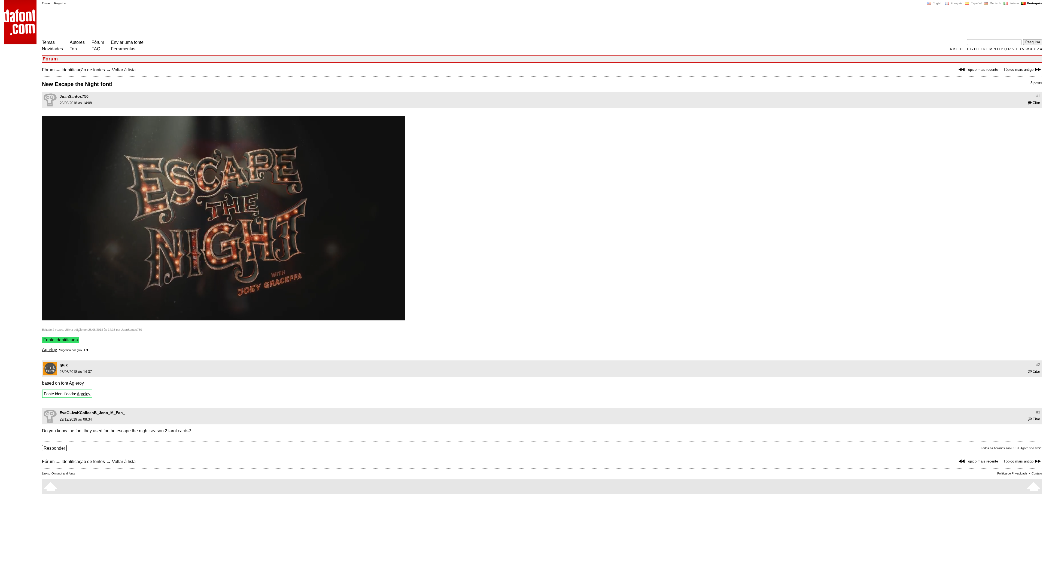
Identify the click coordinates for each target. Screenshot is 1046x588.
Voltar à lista (124, 70)
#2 (1038, 365)
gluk (79, 350)
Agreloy (49, 349)
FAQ (96, 49)
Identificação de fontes (83, 70)
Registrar (60, 3)
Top (73, 49)
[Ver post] (87, 350)
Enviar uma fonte (127, 42)
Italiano (1014, 3)
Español (975, 3)
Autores (77, 42)
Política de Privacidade (1012, 473)
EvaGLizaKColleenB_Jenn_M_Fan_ (92, 413)
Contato (1037, 473)
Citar (1036, 103)
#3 (1038, 412)
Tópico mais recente (982, 70)
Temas (48, 42)
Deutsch (995, 3)
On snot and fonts (63, 473)
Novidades (52, 49)
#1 (1038, 96)
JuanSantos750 (74, 96)
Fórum (98, 42)
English (937, 3)
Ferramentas (123, 49)
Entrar (46, 3)
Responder (54, 448)
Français (956, 3)
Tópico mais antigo (1018, 70)
